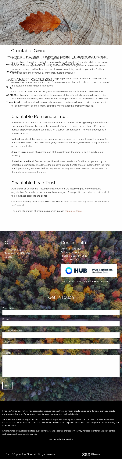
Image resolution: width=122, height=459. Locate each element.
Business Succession (44, 64)
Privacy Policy (66, 439)
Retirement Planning (56, 56)
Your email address (23, 330)
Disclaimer (54, 439)
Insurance (32, 56)
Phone (16, 319)
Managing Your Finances (90, 56)
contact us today (73, 211)
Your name (18, 308)
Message (17, 353)
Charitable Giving (73, 64)
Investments (14, 56)
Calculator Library (42, 79)
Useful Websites (16, 79)
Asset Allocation (16, 64)
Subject (17, 341)
